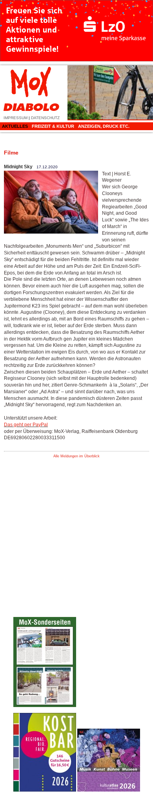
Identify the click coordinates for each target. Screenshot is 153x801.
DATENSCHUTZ (45, 118)
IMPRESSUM (15, 118)
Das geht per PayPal (26, 424)
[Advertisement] (108, 589)
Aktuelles (15, 126)
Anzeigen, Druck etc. (103, 126)
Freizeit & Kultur (53, 126)
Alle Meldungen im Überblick (76, 456)
